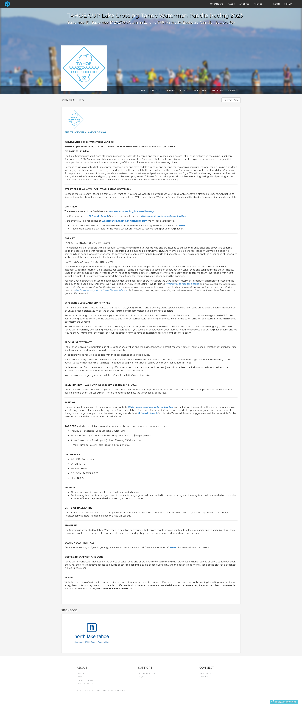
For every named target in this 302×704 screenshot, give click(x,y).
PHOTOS (258, 4)
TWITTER (203, 677)
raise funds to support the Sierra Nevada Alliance (101, 290)
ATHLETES (244, 4)
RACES (231, 4)
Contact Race (231, 100)
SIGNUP (288, 4)
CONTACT (81, 673)
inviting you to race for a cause (182, 283)
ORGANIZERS (216, 4)
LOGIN (276, 4)
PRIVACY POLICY (85, 683)
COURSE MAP (199, 90)
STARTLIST (170, 90)
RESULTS (184, 90)
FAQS (140, 677)
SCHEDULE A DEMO (147, 673)
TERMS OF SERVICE (86, 680)
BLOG (80, 677)
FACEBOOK (205, 673)
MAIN (142, 90)
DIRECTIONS (217, 90)
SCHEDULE (155, 90)
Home (13, 4)
